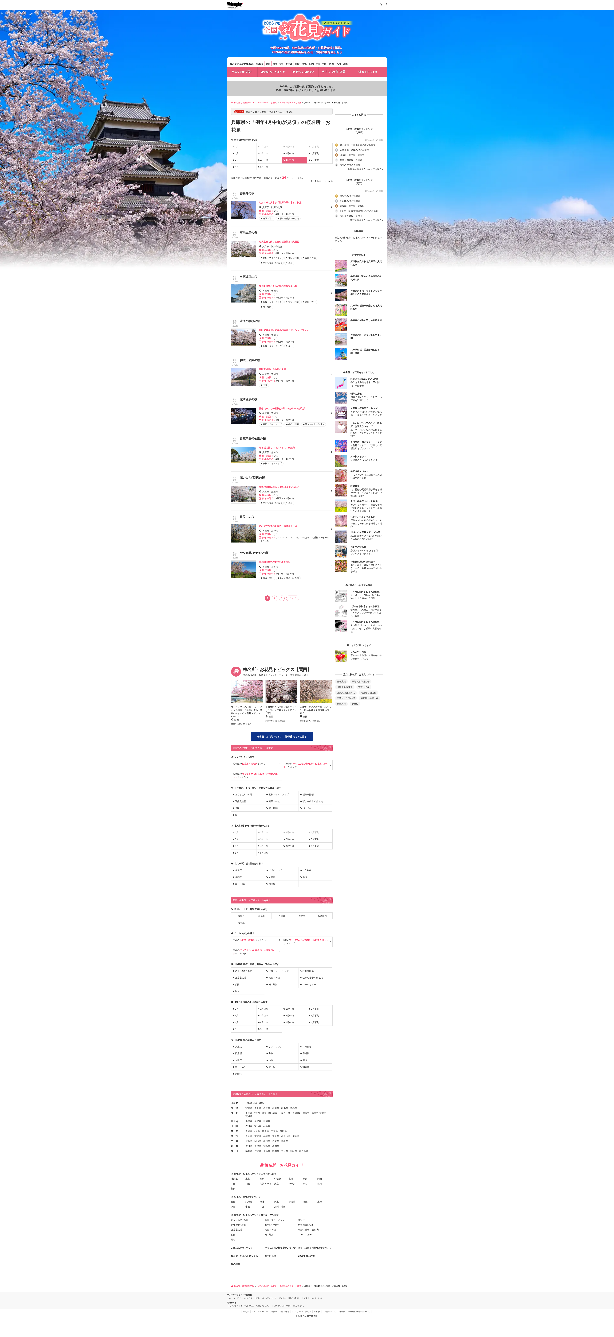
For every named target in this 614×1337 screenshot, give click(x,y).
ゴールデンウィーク (269, 1298)
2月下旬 (315, 1008)
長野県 (257, 1121)
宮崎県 (293, 1150)
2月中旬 (290, 1008)
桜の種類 (235, 1263)
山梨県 (248, 1121)
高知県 (275, 1145)
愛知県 (248, 1131)
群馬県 (306, 1112)
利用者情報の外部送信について (359, 1311)
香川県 (248, 1145)
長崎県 (266, 1150)
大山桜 (272, 1066)
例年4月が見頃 (305, 1224)
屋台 (237, 814)
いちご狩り (248, 1298)
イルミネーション (316, 1298)
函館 (261, 1103)
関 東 (234, 1112)
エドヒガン (240, 883)
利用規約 (246, 1311)
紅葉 (305, 1298)
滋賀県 (241, 922)
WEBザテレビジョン (263, 1306)
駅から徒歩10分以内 (313, 801)
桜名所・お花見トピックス (244, 1255)
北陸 (297, 63)
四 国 (234, 1145)
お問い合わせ (284, 1311)
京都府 (261, 915)
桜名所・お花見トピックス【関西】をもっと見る (282, 736)
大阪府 (241, 915)
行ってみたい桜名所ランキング (280, 1247)
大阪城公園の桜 (368, 692)
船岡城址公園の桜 (369, 698)
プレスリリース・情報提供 (301, 1311)
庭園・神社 (274, 801)
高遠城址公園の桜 (346, 698)
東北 (268, 63)
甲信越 (289, 63)
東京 (281, 64)
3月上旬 (264, 1015)
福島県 (293, 1107)
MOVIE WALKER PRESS (282, 1306)
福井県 (266, 1126)
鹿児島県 (303, 1150)
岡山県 (257, 1141)
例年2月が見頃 (238, 1224)
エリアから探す (243, 71)
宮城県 (248, 1107)
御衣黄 (306, 1066)
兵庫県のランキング (251, 763)
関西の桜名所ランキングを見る (366, 220)
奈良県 (302, 915)
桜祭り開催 (308, 794)
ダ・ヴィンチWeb (247, 1306)
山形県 (284, 1107)
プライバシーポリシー (260, 1311)
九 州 (234, 1150)
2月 (237, 1008)
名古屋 (256, 1131)
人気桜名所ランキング (242, 1247)
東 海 (234, 1131)
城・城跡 (273, 808)
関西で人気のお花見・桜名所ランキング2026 (269, 112)
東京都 (248, 1112)
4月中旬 (290, 845)
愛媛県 (257, 1145)
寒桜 (305, 1060)
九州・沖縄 (342, 63)
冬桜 (271, 1053)
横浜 (274, 1113)
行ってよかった (305, 71)
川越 (298, 1113)
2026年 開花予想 (306, 1255)
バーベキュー (309, 808)
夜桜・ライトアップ (279, 794)
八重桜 (238, 870)
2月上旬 (264, 1008)
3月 (237, 153)
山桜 (305, 877)
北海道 (259, 63)
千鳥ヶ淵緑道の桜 (361, 681)
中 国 (234, 1141)
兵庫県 (281, 915)
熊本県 (275, 1150)
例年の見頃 (270, 1255)
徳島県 (266, 1145)
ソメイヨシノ (275, 870)
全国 (233, 1201)
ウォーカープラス (234, 1298)
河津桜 (272, 883)
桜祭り (301, 1219)
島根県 (284, 1141)
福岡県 (248, 1150)
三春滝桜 (341, 681)
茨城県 (248, 1116)
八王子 (256, 1113)
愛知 (319, 1183)
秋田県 (275, 1107)
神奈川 (292, 1183)
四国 (331, 63)
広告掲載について (329, 1311)
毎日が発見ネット (299, 1306)
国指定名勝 (240, 801)
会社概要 (341, 1311)
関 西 (234, 1136)
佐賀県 (257, 1150)
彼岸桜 (238, 1053)
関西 (311, 63)
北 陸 (234, 1126)
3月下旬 (315, 153)
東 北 (234, 1107)
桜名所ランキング (274, 72)
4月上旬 (264, 160)
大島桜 (272, 877)
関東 (275, 63)
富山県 (257, 1126)
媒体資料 (317, 1311)
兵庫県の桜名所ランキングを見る (365, 169)
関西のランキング (249, 940)
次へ (291, 598)
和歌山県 (322, 915)
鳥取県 (275, 1141)
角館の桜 (341, 703)
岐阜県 (265, 1131)
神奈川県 (266, 1112)
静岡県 (283, 1131)
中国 (324, 63)
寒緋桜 (238, 877)
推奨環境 (274, 1311)
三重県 (274, 1131)
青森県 (257, 1107)
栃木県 (315, 1112)
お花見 (257, 1298)
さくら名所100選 (335, 71)
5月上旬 (264, 166)
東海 (304, 63)
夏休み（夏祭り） (294, 1298)
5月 (237, 166)
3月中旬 (290, 153)
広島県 (248, 1141)
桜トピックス (369, 72)
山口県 (266, 1141)
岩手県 (266, 1107)
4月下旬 (315, 160)
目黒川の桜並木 (345, 687)
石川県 (248, 1126)
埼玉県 (291, 1112)
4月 (237, 160)
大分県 (284, 1150)
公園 (237, 808)
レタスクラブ (233, 1306)
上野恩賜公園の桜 (346, 692)
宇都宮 (322, 1113)
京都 (318, 64)
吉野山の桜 (364, 687)
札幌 (255, 1103)
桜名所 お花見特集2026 (242, 63)
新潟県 (266, 1121)
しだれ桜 (307, 870)
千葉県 (282, 1112)
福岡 (233, 1188)
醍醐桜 (355, 703)
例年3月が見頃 (272, 1224)
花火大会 (282, 1298)
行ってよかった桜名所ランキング (315, 1247)
